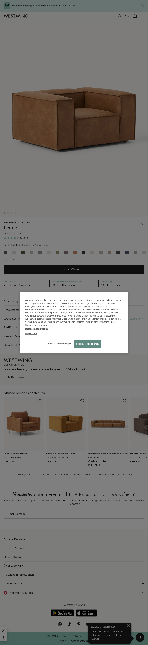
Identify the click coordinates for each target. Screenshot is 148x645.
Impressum (31, 333)
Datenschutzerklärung (36, 329)
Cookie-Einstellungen (59, 343)
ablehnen (54, 322)
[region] (74, 322)
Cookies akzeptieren (87, 343)
